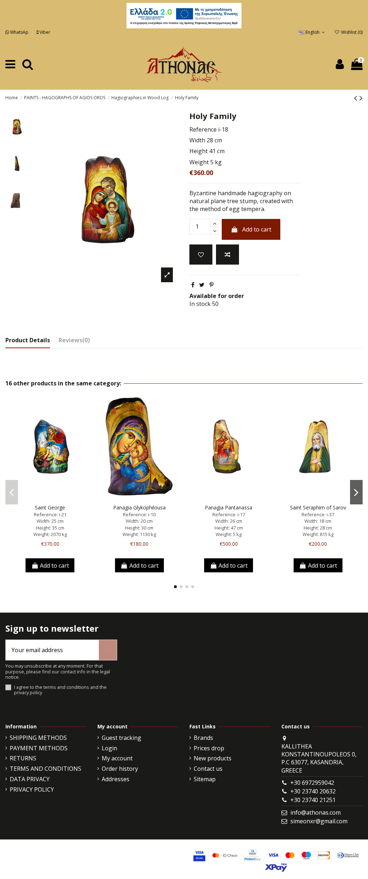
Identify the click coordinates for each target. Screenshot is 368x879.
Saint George (50, 507)
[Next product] (361, 98)
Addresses (115, 779)
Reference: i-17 (228, 514)
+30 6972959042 (312, 783)
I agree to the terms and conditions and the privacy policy (60, 690)
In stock (200, 304)
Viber (44, 32)
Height (198, 151)
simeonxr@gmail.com (319, 821)
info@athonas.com (315, 812)
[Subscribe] (108, 650)
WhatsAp (19, 32)
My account (117, 758)
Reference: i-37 (318, 514)
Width (197, 140)
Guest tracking (121, 738)
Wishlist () (351, 32)
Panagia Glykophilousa (139, 507)
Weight (199, 162)
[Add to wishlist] (200, 254)
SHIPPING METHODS (38, 738)
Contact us (208, 769)
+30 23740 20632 (313, 791)
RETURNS (23, 758)
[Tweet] (201, 285)
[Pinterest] (211, 285)
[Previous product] (356, 98)
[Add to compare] (227, 254)
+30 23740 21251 (313, 800)
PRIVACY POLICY (32, 789)
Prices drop (209, 748)
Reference (203, 129)
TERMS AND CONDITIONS (45, 769)
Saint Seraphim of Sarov (318, 507)
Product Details (27, 340)
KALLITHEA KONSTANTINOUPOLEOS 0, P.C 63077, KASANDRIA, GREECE (318, 758)
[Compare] (50, 498)
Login (109, 748)
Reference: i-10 (139, 514)
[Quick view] (61, 498)
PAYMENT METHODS (39, 748)
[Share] (192, 285)
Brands (203, 738)
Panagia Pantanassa (228, 507)
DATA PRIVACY (30, 779)
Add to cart (256, 229)
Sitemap (205, 779)
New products (212, 758)
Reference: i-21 (50, 514)
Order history (120, 769)
